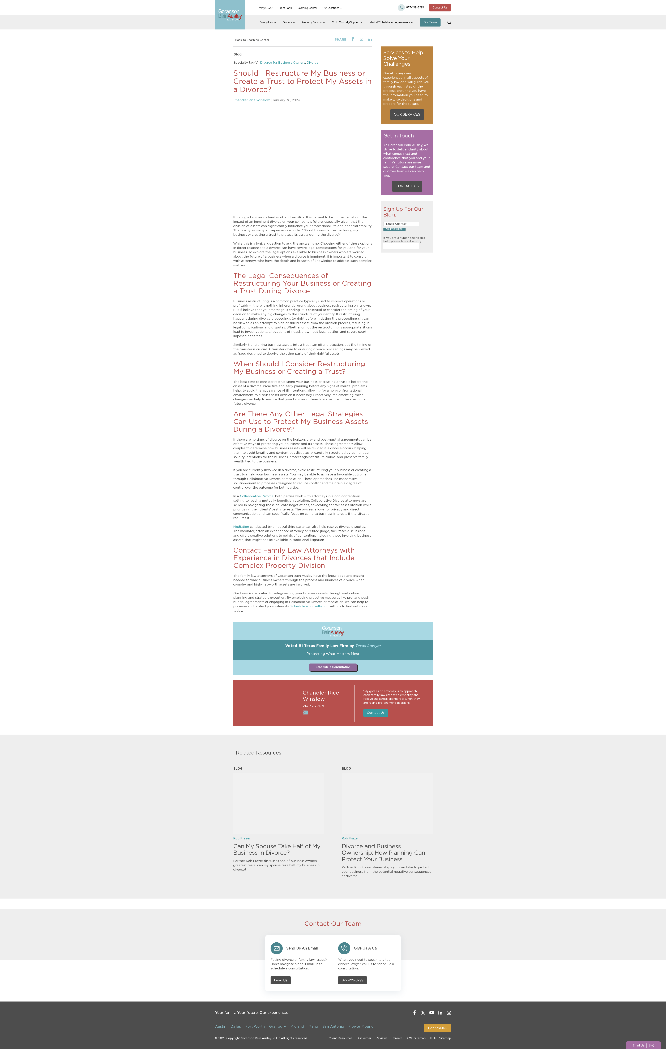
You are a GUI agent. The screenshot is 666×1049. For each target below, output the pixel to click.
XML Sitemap (416, 1038)
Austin (220, 1026)
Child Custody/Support (346, 22)
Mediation (241, 526)
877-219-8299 (415, 7)
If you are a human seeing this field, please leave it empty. (404, 240)
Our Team (430, 22)
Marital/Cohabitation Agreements (389, 22)
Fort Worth (255, 1026)
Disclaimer (364, 1038)
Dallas (236, 1026)
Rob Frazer (241, 838)
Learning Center (307, 8)
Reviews (381, 1038)
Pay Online (437, 1028)
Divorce (287, 22)
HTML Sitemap (440, 1038)
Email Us (280, 980)
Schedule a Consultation (333, 667)
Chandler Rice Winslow (251, 100)
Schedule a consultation (309, 606)
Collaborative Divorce (257, 496)
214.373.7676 (314, 706)
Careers (397, 1038)
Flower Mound (361, 1026)
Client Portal (285, 8)
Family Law (266, 22)
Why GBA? (265, 8)
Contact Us (440, 7)
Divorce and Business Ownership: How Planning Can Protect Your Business (383, 853)
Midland (297, 1026)
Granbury (277, 1026)
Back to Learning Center (252, 40)
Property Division (312, 22)
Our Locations (330, 8)
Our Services (407, 114)
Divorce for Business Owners (282, 62)
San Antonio (333, 1026)
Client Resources (340, 1038)
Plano (313, 1026)
